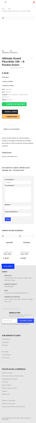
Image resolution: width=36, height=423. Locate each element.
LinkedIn (10, 124)
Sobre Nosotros (6, 339)
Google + (14, 124)
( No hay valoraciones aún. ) (17, 67)
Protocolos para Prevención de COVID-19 (13, 406)
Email (17, 124)
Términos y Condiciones (8, 400)
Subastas (4, 391)
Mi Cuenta (5, 345)
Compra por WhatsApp (15, 104)
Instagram (14, 307)
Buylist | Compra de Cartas (9, 388)
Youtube (10, 307)
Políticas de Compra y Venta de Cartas (13, 376)
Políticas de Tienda (7, 373)
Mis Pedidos (5, 351)
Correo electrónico (11, 211)
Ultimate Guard (5, 97)
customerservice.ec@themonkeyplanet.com (16, 293)
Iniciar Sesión (6, 357)
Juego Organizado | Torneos (9, 379)
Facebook (3, 124)
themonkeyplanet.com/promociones (19, 324)
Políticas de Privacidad (8, 403)
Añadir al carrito (11, 112)
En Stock (26, 94)
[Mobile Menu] (3, 3)
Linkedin (18, 307)
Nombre (8, 204)
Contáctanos (5, 342)
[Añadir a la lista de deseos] (15, 252)
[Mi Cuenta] (28, 3)
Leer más (14, 238)
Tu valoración (10, 185)
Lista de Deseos (6, 354)
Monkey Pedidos (6, 385)
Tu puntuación (9, 179)
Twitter (7, 124)
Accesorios (10, 94)
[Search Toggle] (25, 3)
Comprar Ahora (11, 116)
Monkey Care (5, 394)
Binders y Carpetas (18, 94)
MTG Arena (5, 382)
